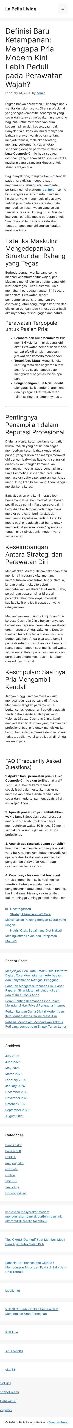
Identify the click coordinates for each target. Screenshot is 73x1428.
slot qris (5, 1383)
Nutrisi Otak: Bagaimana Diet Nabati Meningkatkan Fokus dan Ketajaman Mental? (33, 936)
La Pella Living (20, 8)
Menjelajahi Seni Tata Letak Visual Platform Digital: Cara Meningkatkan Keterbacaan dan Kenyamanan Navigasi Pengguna (36, 975)
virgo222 (6, 1410)
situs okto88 (14, 1351)
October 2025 (15, 1104)
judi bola (48, 189)
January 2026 (15, 1086)
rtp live (10, 1175)
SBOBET (11, 1181)
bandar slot (13, 1145)
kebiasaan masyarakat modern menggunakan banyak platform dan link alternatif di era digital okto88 (33, 1216)
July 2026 (12, 1056)
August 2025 (14, 1116)
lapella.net (12, 1290)
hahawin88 (13, 1151)
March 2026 (14, 1074)
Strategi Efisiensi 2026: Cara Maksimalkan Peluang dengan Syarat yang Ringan (35, 919)
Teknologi (12, 1187)
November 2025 (16, 1098)
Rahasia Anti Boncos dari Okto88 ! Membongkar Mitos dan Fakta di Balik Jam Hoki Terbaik (35, 1267)
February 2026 (15, 1080)
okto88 (10, 1369)
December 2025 (16, 1092)
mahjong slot (14, 1163)
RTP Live (11, 1332)
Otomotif (11, 1169)
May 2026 (12, 1068)
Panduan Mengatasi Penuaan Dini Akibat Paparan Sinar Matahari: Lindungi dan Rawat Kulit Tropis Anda (34, 990)
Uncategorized (20, 909)
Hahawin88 (8, 1401)
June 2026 (13, 1062)
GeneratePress (58, 1422)
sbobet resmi (9, 1392)
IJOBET (10, 1157)
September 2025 (17, 1110)
